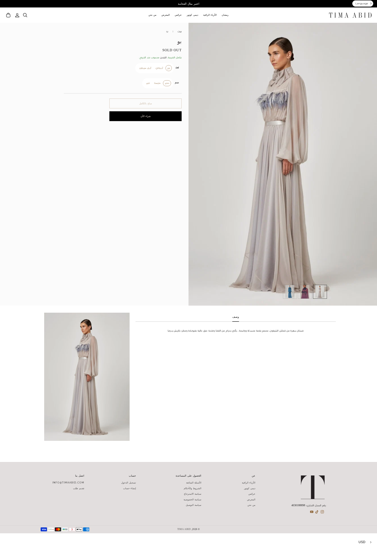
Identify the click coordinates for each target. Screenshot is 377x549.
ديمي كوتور (249, 488)
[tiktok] (317, 512)
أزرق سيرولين (145, 68)
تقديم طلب (78, 488)
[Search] (25, 15)
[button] (25, 15)
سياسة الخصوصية (192, 499)
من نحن (251, 505)
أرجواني (159, 68)
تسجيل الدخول (128, 482)
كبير (148, 83)
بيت (180, 31)
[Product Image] (282, 164)
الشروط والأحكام (192, 488)
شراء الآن (146, 116)
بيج (168, 68)
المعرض (251, 499)
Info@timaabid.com (68, 482)
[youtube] (311, 512)
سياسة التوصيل (193, 505)
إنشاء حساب (129, 488)
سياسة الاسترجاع (192, 494)
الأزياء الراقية (248, 482)
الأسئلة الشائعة (193, 482)
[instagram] (322, 512)
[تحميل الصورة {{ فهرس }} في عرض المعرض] (320, 292)
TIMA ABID (184, 529)
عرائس (251, 494)
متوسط (157, 83)
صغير (167, 83)
